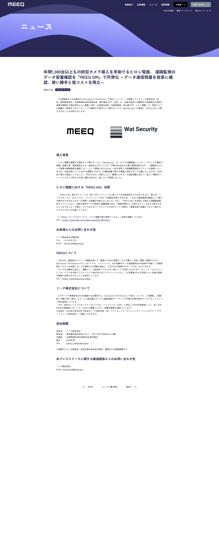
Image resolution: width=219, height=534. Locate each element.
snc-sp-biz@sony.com (74, 243)
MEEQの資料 (169, 10)
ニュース (153, 4)
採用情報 (165, 4)
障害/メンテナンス (184, 10)
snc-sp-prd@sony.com (73, 369)
